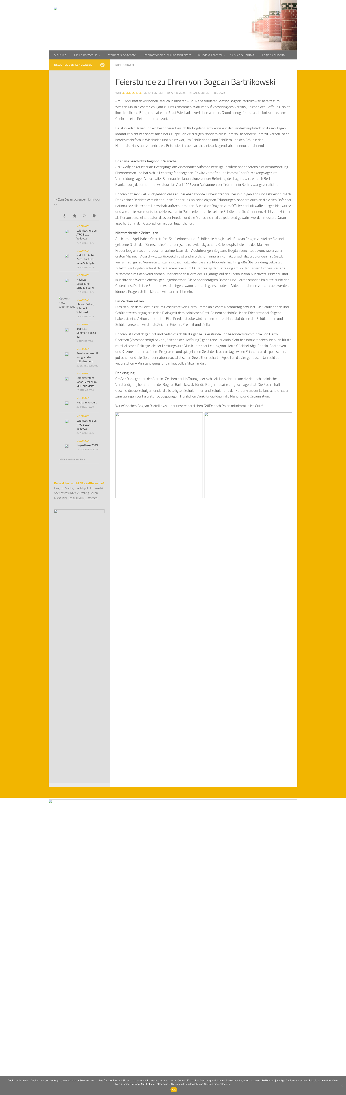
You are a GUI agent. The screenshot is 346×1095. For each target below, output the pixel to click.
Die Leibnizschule (85, 55)
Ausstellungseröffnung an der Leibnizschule (87, 357)
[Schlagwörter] (94, 216)
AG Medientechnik (67, 459)
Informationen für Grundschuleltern (167, 55)
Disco (82, 459)
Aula (77, 459)
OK (174, 1089)
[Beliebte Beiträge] (74, 216)
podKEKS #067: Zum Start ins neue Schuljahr (85, 259)
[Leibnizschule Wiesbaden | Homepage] (94, 16)
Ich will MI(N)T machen (83, 498)
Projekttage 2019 (87, 445)
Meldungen (124, 65)
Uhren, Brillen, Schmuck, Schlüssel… (85, 308)
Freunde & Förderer (209, 55)
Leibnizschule (132, 92)
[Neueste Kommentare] (84, 216)
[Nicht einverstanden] (341, 1085)
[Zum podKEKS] (102, 65)
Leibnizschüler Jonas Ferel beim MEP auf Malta (86, 382)
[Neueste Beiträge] (64, 216)
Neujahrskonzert (86, 402)
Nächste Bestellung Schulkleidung (85, 283)
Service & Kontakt (242, 55)
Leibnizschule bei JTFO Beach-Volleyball (86, 234)
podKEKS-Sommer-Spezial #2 (86, 333)
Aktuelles (60, 55)
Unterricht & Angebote (120, 55)
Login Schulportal (273, 55)
